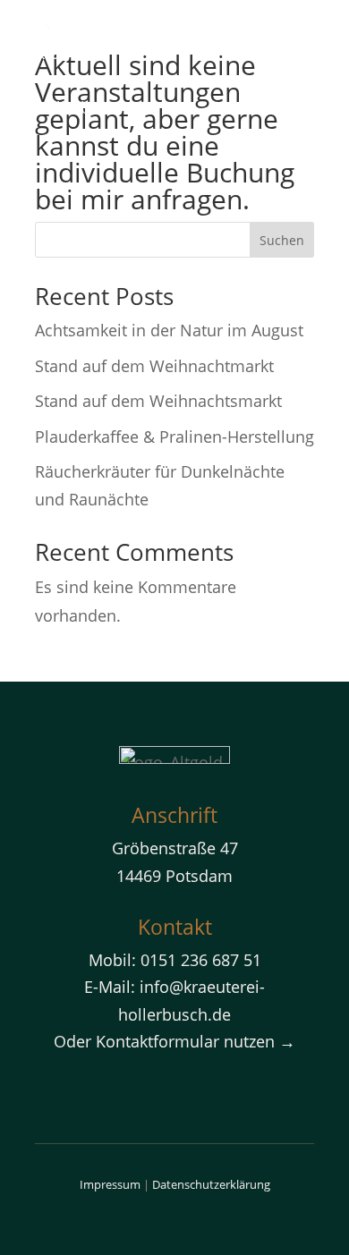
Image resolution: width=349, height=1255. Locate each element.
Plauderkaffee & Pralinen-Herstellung (174, 436)
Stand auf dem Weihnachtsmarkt (158, 400)
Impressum (110, 1184)
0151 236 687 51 (200, 960)
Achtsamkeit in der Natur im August (169, 330)
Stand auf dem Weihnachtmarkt (154, 366)
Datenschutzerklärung (211, 1184)
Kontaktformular (157, 1041)
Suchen (282, 240)
